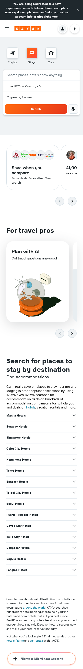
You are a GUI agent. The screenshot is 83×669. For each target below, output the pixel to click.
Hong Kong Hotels (18, 459)
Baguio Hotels (16, 559)
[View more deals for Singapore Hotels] (74, 437)
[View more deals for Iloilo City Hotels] (74, 536)
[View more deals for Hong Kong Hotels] (74, 459)
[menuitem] (12, 55)
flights (20, 641)
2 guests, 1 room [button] (19, 97)
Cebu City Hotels (18, 448)
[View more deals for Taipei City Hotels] (74, 492)
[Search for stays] (31, 53)
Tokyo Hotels (15, 470)
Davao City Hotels (18, 526)
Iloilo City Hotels (17, 537)
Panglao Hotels (16, 570)
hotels (30, 407)
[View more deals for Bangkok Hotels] (74, 481)
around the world (34, 607)
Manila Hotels (16, 415)
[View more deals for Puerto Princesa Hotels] (74, 514)
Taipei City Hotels (18, 493)
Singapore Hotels (18, 437)
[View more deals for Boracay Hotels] (74, 426)
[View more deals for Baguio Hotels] (74, 558)
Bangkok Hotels (17, 482)
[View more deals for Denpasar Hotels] (74, 547)
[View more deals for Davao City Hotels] (74, 525)
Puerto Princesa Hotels (22, 515)
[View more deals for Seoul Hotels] (74, 503)
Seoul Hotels (15, 504)
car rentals (36, 641)
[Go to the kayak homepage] (27, 28)
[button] (78, 10)
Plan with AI (25, 251)
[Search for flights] (12, 53)
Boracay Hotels (16, 426)
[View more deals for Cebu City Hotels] (74, 448)
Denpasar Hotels (18, 548)
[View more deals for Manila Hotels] (74, 415)
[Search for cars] (51, 53)
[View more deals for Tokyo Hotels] (74, 470)
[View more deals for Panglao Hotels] (74, 569)
